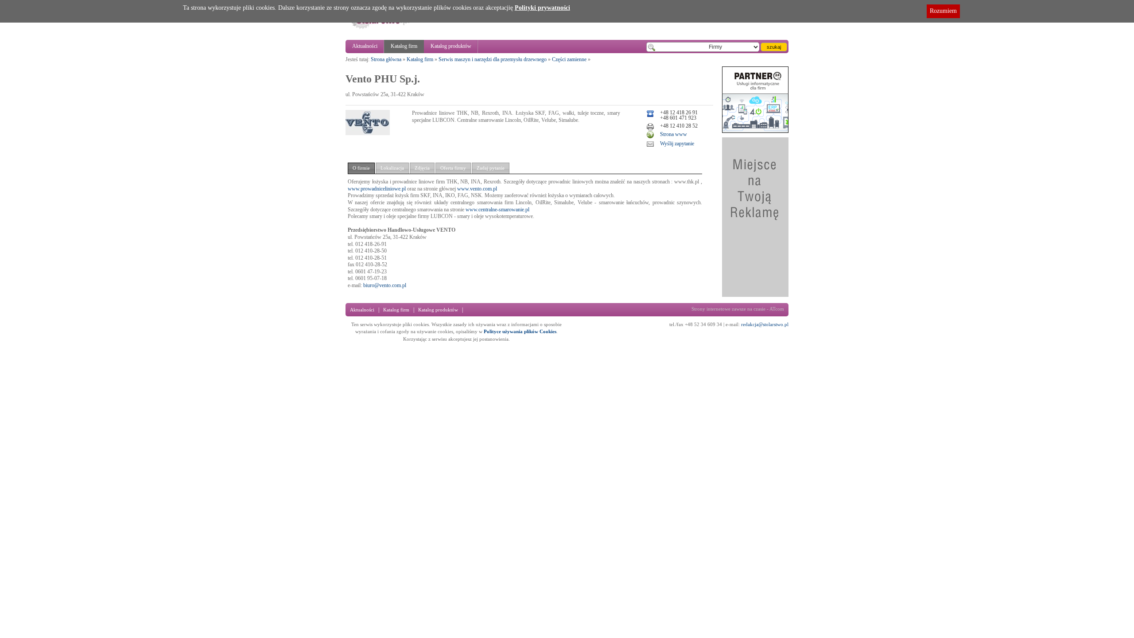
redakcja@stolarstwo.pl (764, 324)
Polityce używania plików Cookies (520, 331)
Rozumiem (943, 11)
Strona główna (386, 59)
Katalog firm (404, 46)
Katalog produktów (451, 46)
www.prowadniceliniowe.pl (377, 189)
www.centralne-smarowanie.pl (497, 209)
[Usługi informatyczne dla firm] (755, 131)
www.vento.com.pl (477, 189)
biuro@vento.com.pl (384, 285)
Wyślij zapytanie (677, 143)
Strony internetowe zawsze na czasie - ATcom (737, 308)
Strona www (673, 134)
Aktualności (364, 46)
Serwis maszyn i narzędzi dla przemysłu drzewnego (493, 59)
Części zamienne (569, 59)
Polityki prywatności (542, 7)
